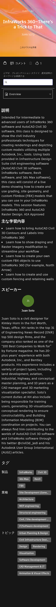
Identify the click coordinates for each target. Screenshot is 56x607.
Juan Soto (28, 34)
